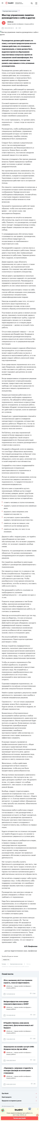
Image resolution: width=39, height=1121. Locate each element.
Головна (4, 964)
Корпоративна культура (16, 964)
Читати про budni (19, 1118)
